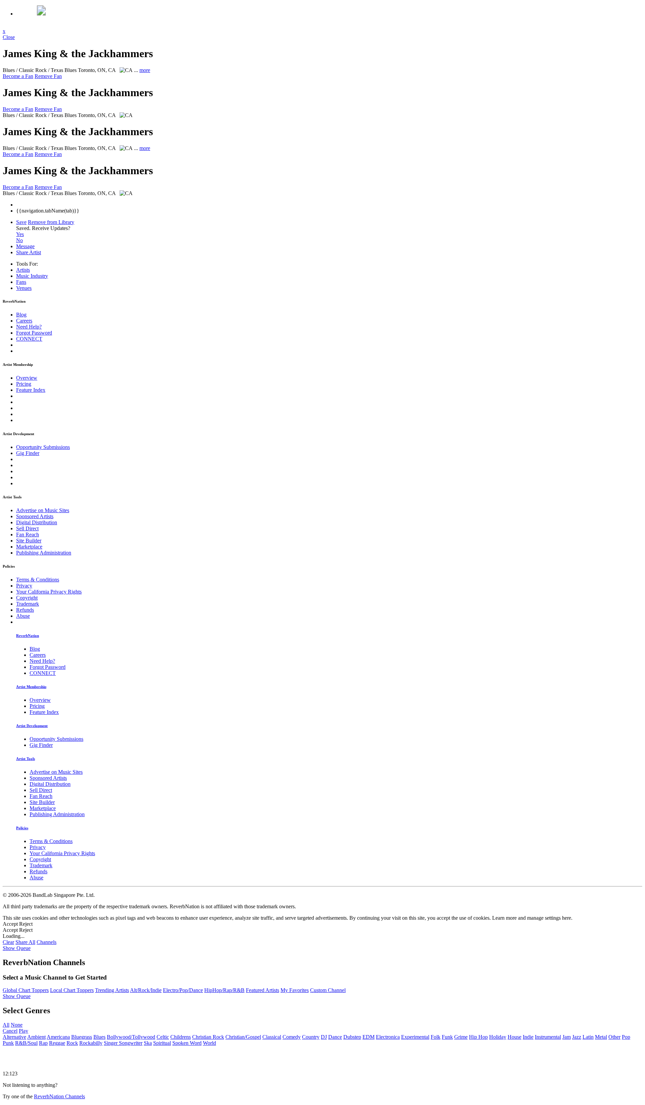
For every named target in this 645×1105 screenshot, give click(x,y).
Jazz (576, 1037)
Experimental (415, 1037)
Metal (601, 1037)
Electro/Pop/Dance (183, 990)
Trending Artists (112, 990)
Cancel (10, 1031)
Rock (72, 1043)
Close (9, 37)
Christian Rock (208, 1037)
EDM (368, 1037)
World (209, 1043)
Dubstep (352, 1037)
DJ (324, 1037)
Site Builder (28, 540)
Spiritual (162, 1043)
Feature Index (30, 390)
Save (21, 222)
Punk (8, 1043)
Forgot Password (34, 333)
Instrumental (548, 1037)
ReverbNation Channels (59, 1096)
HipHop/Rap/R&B (224, 990)
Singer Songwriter (123, 1043)
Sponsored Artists (34, 516)
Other (614, 1037)
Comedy (292, 1037)
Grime (461, 1037)
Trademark (27, 604)
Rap (43, 1043)
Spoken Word (187, 1043)
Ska (148, 1043)
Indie (528, 1037)
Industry (32, 276)
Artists (23, 270)
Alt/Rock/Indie (146, 990)
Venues (24, 288)
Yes (20, 234)
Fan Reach (27, 534)
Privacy (24, 585)
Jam (566, 1037)
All (6, 1025)
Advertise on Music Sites (42, 510)
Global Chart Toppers (26, 990)
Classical (271, 1037)
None (17, 1025)
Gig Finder (27, 453)
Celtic (163, 1037)
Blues (99, 1037)
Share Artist (28, 252)
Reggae (57, 1043)
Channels (46, 942)
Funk (447, 1037)
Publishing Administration (43, 553)
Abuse (23, 616)
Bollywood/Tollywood (131, 1037)
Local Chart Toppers (72, 990)
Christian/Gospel (243, 1037)
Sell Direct (27, 528)
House (514, 1037)
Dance (335, 1037)
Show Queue (17, 948)
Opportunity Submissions (43, 447)
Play (23, 1031)
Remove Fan (48, 76)
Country (310, 1037)
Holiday (497, 1037)
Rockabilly (90, 1043)
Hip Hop (478, 1037)
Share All (25, 942)
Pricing (23, 384)
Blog (21, 314)
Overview (26, 378)
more (144, 70)
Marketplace (29, 546)
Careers (24, 320)
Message (25, 246)
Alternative (14, 1037)
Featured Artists (262, 990)
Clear (8, 942)
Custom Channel (328, 990)
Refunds (25, 610)
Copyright (27, 598)
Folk (435, 1037)
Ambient (36, 1037)
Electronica (388, 1037)
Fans (21, 282)
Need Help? (29, 327)
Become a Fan (18, 76)
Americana (58, 1037)
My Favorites (295, 990)
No (19, 240)
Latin (588, 1037)
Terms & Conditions (37, 579)
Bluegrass (81, 1037)
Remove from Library (51, 222)
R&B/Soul (26, 1043)
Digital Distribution (36, 522)
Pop (626, 1037)
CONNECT (29, 339)
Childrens (180, 1037)
